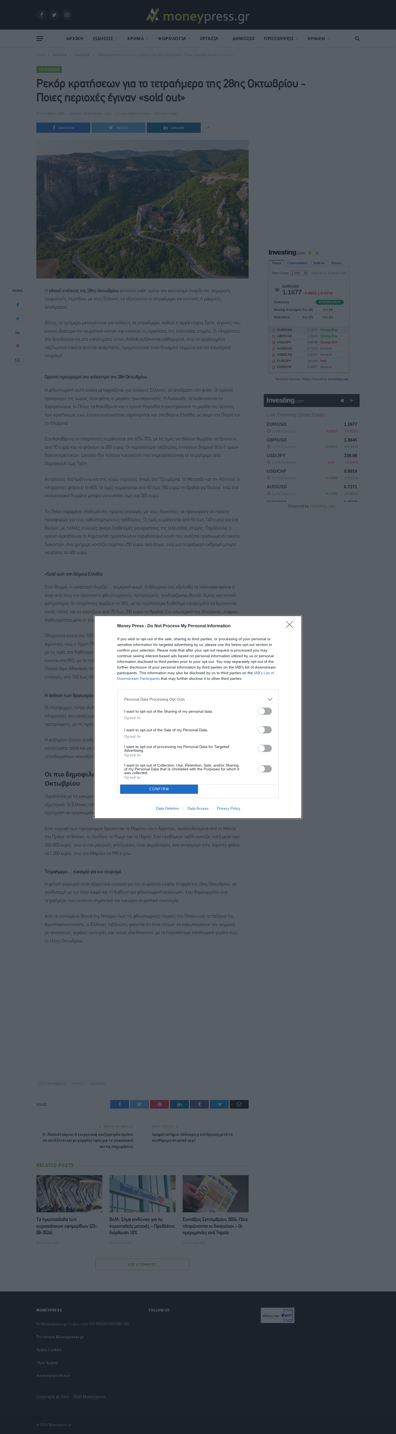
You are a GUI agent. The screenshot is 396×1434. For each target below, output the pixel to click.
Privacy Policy (228, 808)
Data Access (198, 808)
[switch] (265, 711)
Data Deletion (167, 808)
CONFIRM (159, 789)
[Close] (291, 626)
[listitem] (198, 699)
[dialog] (198, 717)
